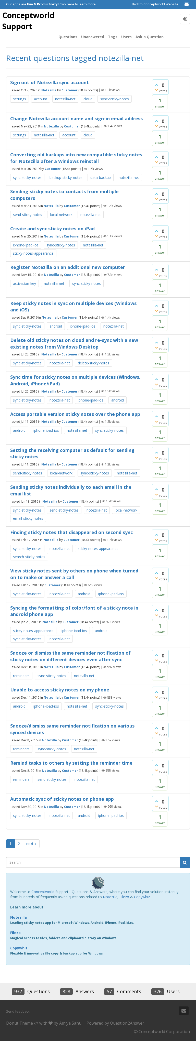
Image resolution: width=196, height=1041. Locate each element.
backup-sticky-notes (66, 177)
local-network (61, 214)
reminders (21, 675)
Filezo (124, 896)
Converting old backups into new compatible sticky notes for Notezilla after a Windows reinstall (76, 157)
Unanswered (92, 36)
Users (126, 36)
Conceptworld (42, 891)
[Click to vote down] (156, 89)
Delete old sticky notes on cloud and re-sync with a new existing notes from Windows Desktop (74, 343)
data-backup (100, 177)
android (56, 326)
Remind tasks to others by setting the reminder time (71, 763)
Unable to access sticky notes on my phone (59, 690)
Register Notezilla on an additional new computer (67, 267)
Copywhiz (142, 896)
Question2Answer (127, 1023)
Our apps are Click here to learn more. (51, 4)
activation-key (24, 283)
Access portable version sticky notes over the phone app (75, 414)
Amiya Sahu (70, 1023)
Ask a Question (150, 36)
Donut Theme (19, 1023)
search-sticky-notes (29, 556)
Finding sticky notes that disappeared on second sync (71, 532)
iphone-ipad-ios (26, 245)
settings (19, 98)
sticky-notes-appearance (33, 253)
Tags (112, 36)
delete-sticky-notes (93, 363)
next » (31, 843)
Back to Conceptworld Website (155, 4)
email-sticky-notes (28, 518)
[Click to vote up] (156, 84)
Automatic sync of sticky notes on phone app (62, 799)
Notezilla (48, 90)
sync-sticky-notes (114, 98)
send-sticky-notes (27, 214)
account (40, 98)
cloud (87, 98)
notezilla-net (65, 98)
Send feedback (18, 1011)
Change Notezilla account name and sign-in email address (76, 118)
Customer (70, 90)
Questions (67, 36)
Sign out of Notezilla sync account (49, 82)
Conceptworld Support (28, 20)
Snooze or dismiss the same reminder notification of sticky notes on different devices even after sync (70, 656)
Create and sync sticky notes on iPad (52, 228)
